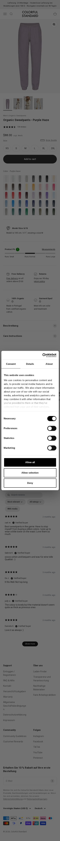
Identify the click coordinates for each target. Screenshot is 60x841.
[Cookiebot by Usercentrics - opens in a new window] (42, 355)
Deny (30, 483)
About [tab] (49, 364)
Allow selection (30, 472)
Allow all (30, 462)
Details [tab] (30, 364)
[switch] (51, 428)
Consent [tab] (11, 364)
